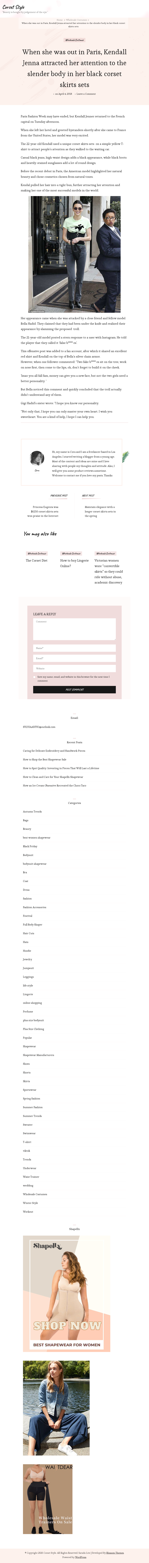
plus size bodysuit (33, 1020)
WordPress (80, 1557)
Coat (25, 881)
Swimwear (29, 1133)
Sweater (28, 1124)
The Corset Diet (36, 560)
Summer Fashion (33, 1107)
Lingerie (28, 994)
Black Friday (30, 846)
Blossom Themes (115, 1552)
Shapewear (29, 1046)
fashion (27, 898)
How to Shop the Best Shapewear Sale (44, 759)
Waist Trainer (31, 1176)
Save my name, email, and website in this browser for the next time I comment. (74, 678)
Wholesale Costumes (74, 40)
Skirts (26, 1081)
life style (28, 985)
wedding (28, 1185)
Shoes (26, 1063)
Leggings (28, 976)
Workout (28, 1211)
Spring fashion (31, 1098)
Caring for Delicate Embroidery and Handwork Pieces (54, 750)
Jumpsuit (28, 968)
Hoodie (27, 950)
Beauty (27, 829)
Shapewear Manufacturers (38, 1055)
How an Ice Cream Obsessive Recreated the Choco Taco (54, 785)
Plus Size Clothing (33, 1029)
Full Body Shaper (32, 924)
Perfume (28, 1011)
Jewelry (27, 959)
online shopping (32, 1002)
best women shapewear (36, 837)
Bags (25, 820)
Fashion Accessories (34, 907)
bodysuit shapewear (35, 863)
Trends (27, 1159)
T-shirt (27, 1142)
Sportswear (29, 1089)
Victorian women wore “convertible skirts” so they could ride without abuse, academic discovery (109, 571)
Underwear (29, 1168)
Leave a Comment (86, 94)
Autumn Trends (32, 811)
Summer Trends (32, 1116)
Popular (27, 1037)
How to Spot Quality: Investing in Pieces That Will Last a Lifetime (61, 768)
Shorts (27, 1072)
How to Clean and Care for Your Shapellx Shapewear (53, 777)
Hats (25, 942)
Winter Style (30, 1203)
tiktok (26, 1150)
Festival (27, 915)
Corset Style (13, 7)
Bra (25, 872)
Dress (26, 889)
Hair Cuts (28, 933)
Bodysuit (28, 855)
